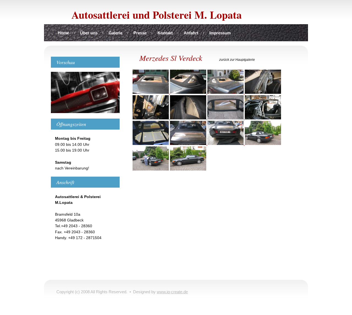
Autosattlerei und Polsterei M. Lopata (157, 14)
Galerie (115, 33)
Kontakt (165, 33)
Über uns (89, 33)
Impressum (220, 33)
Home (63, 33)
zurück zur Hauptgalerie (237, 60)
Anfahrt (191, 33)
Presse (140, 33)
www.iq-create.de (172, 291)
